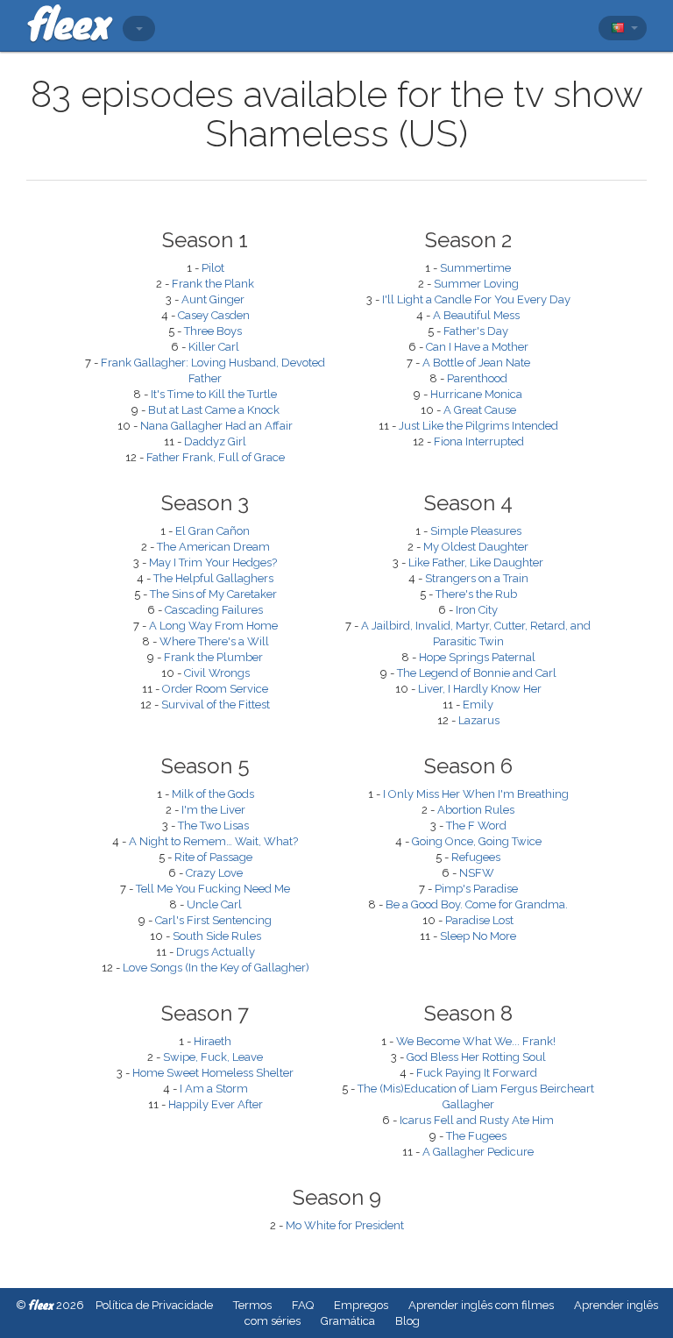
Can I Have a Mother (477, 346)
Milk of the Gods (213, 794)
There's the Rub (476, 594)
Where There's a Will (214, 641)
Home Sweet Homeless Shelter (213, 1072)
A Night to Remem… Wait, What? (213, 841)
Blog (407, 1320)
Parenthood (477, 378)
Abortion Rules (475, 809)
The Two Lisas (213, 825)
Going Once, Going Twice (477, 841)
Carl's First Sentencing (213, 920)
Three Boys (213, 331)
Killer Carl (213, 346)
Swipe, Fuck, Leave (213, 1057)
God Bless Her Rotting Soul (476, 1057)
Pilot (213, 267)
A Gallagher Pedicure (478, 1151)
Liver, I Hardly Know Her (480, 688)
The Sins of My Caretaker (213, 594)
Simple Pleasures (475, 530)
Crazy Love (214, 872)
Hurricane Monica (476, 394)
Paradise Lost (479, 920)
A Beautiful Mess (476, 315)
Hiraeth (212, 1041)
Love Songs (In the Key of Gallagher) (216, 967)
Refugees (475, 857)
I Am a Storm (214, 1088)
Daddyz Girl (215, 441)
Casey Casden (214, 315)
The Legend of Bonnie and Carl (476, 673)
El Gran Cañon (212, 530)
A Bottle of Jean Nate (476, 362)
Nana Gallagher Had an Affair (216, 425)
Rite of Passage (213, 857)
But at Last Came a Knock (214, 409)
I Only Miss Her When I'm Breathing (476, 794)
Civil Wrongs (217, 673)
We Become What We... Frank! (476, 1041)
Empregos (361, 1305)
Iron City (477, 609)
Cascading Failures (214, 609)
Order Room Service (215, 688)
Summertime (475, 267)
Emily (478, 704)
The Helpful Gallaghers (213, 578)
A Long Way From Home (213, 625)
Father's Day (475, 331)
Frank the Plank (213, 283)
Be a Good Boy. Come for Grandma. (477, 904)
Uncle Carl (214, 904)
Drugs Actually (215, 951)
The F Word (476, 825)
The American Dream (213, 546)
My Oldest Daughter (475, 546)
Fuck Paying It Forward (476, 1072)
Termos (252, 1305)
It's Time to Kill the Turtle (214, 394)
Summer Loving (476, 283)
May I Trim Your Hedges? (213, 562)
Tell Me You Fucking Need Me (213, 888)
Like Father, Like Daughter (475, 562)
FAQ (303, 1305)
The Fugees (476, 1135)
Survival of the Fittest (215, 704)
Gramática (348, 1320)
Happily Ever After (215, 1104)
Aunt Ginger (212, 299)
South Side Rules (217, 936)
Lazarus (478, 720)
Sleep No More (478, 936)
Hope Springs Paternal (477, 657)
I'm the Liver (213, 809)
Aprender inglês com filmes (481, 1305)
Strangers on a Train (476, 578)
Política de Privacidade (154, 1305)
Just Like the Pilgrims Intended (478, 425)
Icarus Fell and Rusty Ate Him (477, 1120)
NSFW (476, 872)
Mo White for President (345, 1225)
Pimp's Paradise (476, 888)
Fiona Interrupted (479, 441)
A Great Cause (479, 409)
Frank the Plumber (213, 657)
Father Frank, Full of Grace (215, 457)
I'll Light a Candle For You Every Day (476, 299)
